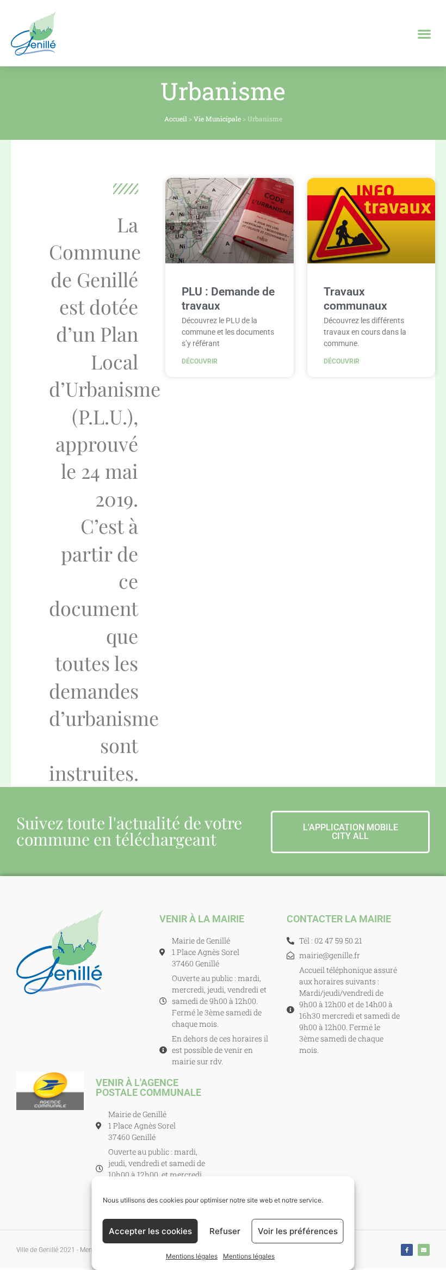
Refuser (224, 1231)
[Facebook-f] (407, 1250)
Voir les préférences (298, 1231)
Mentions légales (192, 1256)
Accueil (175, 118)
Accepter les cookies (150, 1231)
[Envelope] (424, 1250)
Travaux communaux (355, 298)
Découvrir (200, 361)
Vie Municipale (217, 118)
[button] (424, 33)
